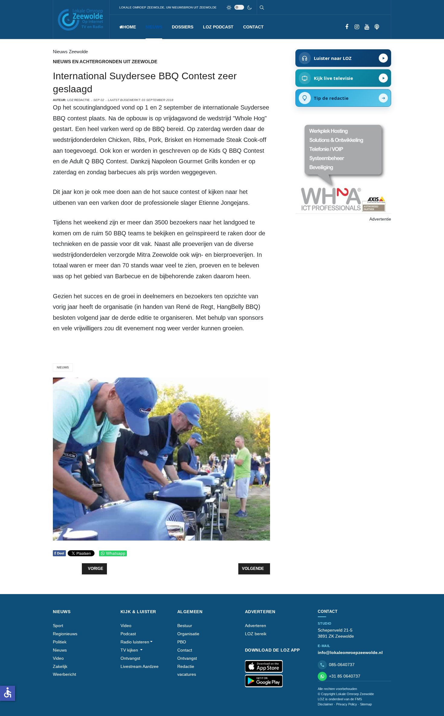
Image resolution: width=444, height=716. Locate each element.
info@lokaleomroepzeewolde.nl (350, 652)
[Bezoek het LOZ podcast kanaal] (376, 27)
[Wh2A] (343, 167)
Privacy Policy (346, 704)
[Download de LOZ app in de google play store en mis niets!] (264, 681)
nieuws (63, 367)
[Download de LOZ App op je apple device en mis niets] (264, 666)
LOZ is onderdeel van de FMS (340, 699)
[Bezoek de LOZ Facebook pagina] (347, 27)
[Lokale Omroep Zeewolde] (81, 19)
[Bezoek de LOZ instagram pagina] (356, 27)
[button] (154, 27)
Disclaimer (325, 704)
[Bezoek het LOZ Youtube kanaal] (366, 27)
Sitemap (366, 704)
